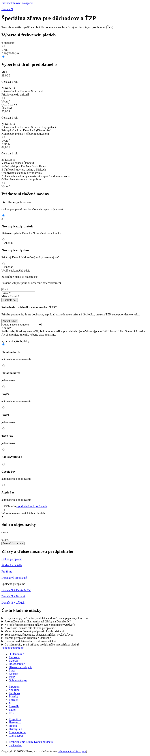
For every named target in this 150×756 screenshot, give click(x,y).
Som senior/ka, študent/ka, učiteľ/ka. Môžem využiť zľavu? (39, 634)
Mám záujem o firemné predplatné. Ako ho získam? (34, 631)
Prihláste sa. (9, 300)
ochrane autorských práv (72, 751)
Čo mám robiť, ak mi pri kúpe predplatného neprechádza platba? (42, 644)
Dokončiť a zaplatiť (13, 543)
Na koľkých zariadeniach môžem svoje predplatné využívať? (40, 624)
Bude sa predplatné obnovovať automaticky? (30, 641)
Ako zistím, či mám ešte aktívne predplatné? (30, 628)
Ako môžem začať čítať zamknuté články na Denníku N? (38, 621)
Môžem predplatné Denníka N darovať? (28, 637)
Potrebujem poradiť (12, 647)
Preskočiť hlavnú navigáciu (17, 3)
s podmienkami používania (31, 506)
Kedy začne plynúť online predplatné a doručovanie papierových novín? (46, 618)
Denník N (7, 9)
